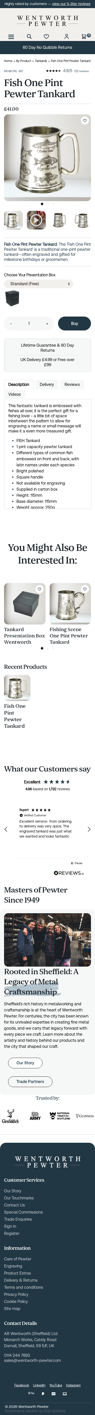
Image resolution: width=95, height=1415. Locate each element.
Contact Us (14, 1205)
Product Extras (17, 1273)
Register (11, 1233)
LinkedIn (39, 1385)
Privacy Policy (16, 1294)
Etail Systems (55, 1411)
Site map (12, 1308)
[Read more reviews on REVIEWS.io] (69, 873)
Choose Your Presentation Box (29, 275)
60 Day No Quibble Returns (47, 47)
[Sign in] (67, 36)
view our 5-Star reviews (71, 4)
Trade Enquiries (18, 1219)
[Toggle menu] (11, 36)
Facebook (21, 1385)
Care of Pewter (17, 1259)
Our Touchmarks (19, 1198)
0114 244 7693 (17, 1355)
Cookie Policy (16, 1301)
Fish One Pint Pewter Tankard (15, 716)
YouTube (55, 1385)
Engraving (13, 1266)
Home (8, 61)
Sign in (10, 1226)
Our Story (25, 1062)
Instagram (73, 1385)
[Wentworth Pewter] (47, 20)
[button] (6, 829)
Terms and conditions (23, 1287)
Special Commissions (23, 1212)
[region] (47, 829)
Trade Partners (30, 1081)
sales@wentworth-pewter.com (32, 1360)
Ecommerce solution (21, 1411)
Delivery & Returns (20, 1280)
